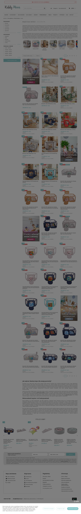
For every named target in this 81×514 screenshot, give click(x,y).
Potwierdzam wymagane (49, 508)
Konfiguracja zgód (61, 508)
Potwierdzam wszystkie (73, 508)
